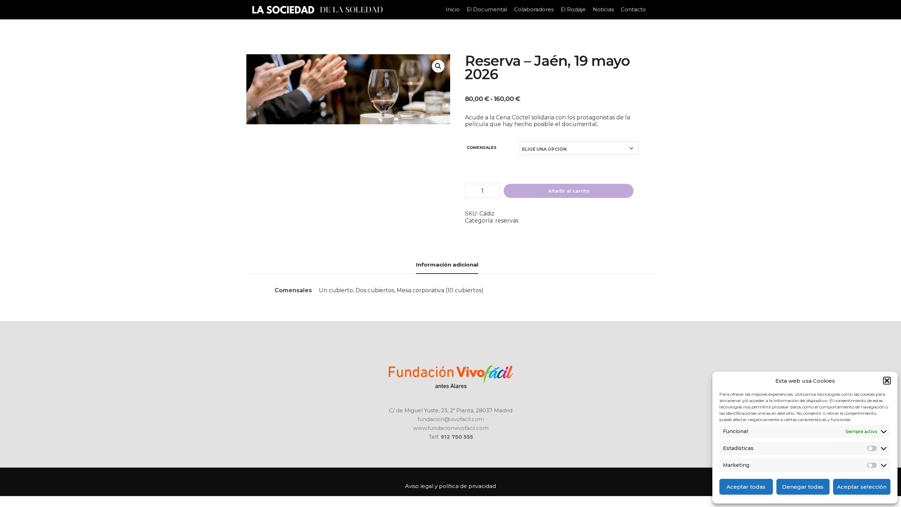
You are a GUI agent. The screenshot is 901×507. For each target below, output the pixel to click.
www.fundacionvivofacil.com (451, 428)
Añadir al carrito (568, 191)
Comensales (482, 147)
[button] (886, 380)
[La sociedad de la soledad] (316, 9)
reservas (506, 220)
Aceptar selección (862, 486)
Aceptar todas (745, 486)
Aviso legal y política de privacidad (450, 486)
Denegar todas (803, 486)
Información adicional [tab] (447, 264)
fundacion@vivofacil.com (450, 419)
